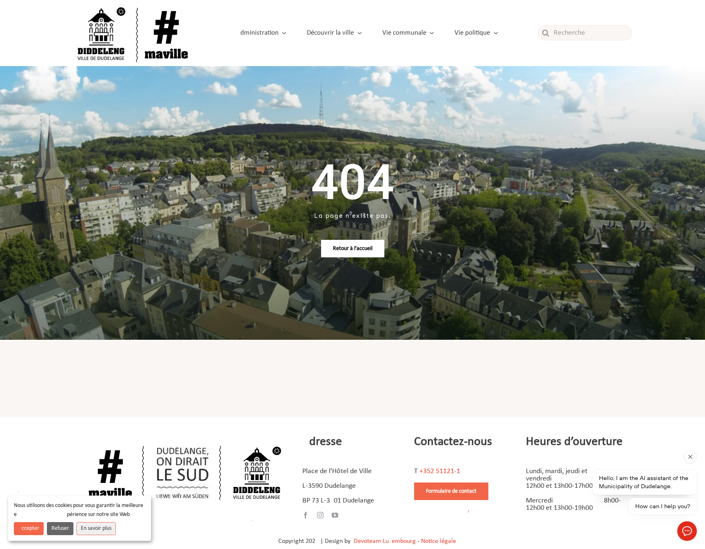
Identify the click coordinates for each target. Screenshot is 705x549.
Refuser (60, 528)
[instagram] (320, 515)
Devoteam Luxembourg (385, 541)
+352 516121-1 (439, 471)
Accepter (28, 528)
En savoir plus (96, 528)
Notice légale (438, 541)
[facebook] (305, 515)
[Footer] (185, 443)
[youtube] (335, 515)
